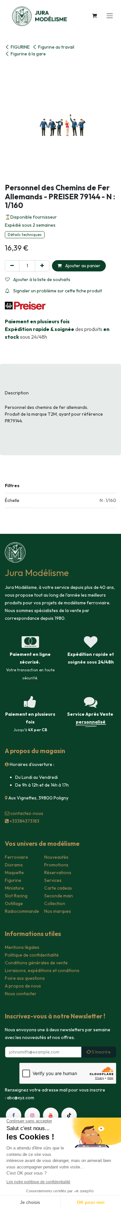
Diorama (14, 865)
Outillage (14, 903)
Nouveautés (56, 857)
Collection (54, 903)
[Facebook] (13, 1115)
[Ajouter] (42, 265)
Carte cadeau (58, 888)
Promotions (56, 865)
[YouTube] (50, 1115)
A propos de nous (23, 986)
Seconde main (58, 896)
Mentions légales (22, 947)
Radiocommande (22, 911)
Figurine (13, 880)
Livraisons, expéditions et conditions (42, 970)
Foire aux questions (25, 978)
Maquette (14, 872)
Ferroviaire (16, 857)
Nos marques (57, 911)
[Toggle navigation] (109, 15)
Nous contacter (20, 993)
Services (53, 880)
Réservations (57, 872)
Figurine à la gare (28, 54)
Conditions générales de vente (36, 963)
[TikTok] (69, 1115)
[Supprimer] (12, 265)
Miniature (14, 888)
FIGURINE (20, 47)
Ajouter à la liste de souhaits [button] (41, 279)
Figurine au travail (56, 47)
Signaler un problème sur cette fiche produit (57, 291)
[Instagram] (32, 1115)
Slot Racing (16, 896)
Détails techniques (25, 234)
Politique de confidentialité (32, 955)
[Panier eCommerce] (94, 15)
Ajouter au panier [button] (82, 266)
